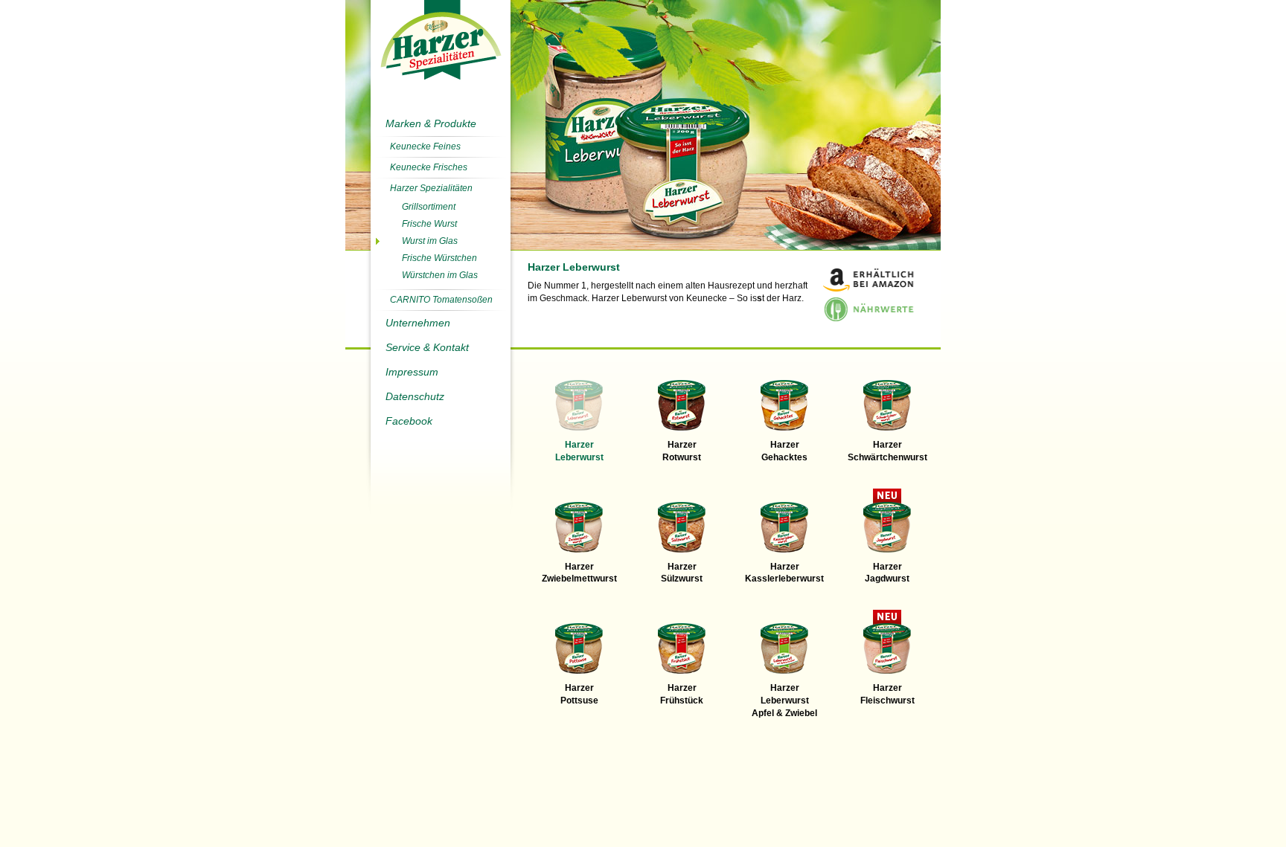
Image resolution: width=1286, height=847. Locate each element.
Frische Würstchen (439, 258)
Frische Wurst (429, 224)
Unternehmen (418, 323)
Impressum (412, 372)
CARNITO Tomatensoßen (441, 299)
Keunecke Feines (425, 146)
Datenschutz (415, 396)
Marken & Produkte (431, 123)
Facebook (409, 421)
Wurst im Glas (430, 241)
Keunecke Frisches (428, 167)
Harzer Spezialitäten (431, 188)
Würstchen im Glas (440, 275)
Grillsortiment (428, 207)
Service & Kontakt (427, 347)
